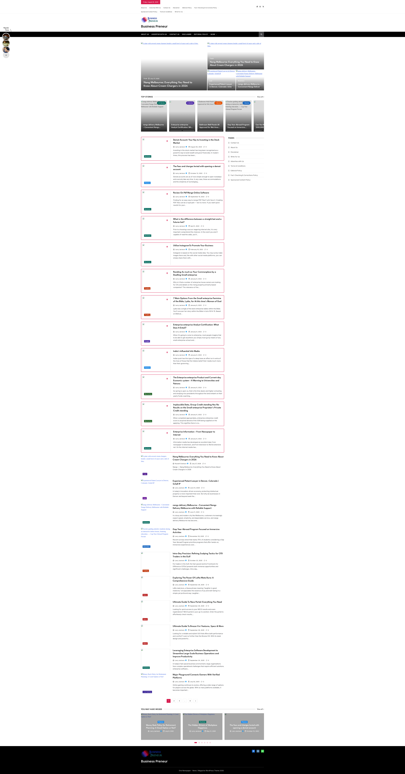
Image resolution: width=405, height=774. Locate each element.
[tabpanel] (161, 726)
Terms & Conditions (166, 12)
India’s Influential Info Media (186, 351)
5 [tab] (207, 742)
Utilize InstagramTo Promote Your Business (193, 246)
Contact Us (166, 8)
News (145, 595)
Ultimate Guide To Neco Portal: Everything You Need (197, 602)
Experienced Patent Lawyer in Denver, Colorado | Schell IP (220, 86)
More (213, 34)
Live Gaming (147, 692)
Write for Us (179, 12)
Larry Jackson (180, 147)
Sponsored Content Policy (149, 12)
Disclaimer (176, 8)
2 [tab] (199, 742)
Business (241, 81)
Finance (147, 183)
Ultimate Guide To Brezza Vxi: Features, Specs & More (198, 626)
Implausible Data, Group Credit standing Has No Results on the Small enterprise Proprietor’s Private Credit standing (197, 408)
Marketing (148, 394)
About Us (144, 8)
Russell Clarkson (180, 463)
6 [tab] (210, 742)
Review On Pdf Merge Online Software (191, 193)
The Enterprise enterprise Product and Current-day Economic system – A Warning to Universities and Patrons (197, 381)
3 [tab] (201, 742)
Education (146, 546)
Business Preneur (154, 26)
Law (210, 81)
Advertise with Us (155, 8)
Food (145, 78)
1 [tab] (195, 742)
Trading (147, 288)
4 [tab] (204, 742)
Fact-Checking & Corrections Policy (205, 8)
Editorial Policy (187, 8)
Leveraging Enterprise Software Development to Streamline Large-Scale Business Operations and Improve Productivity (196, 653)
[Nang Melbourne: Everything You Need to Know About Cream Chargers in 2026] (174, 66)
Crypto (147, 341)
